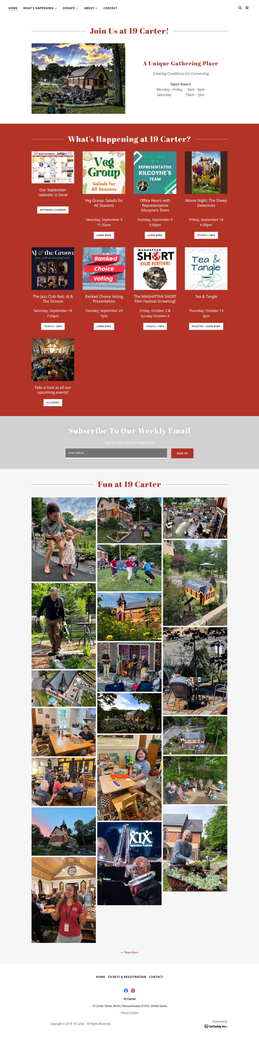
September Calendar (53, 210)
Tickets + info (206, 235)
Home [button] (100, 977)
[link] (126, 990)
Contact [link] (110, 8)
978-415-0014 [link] (129, 1013)
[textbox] (116, 453)
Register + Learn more (206, 326)
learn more (104, 235)
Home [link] (13, 8)
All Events (52, 402)
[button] (40, 8)
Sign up (182, 453)
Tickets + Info (53, 326)
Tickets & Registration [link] (127, 977)
